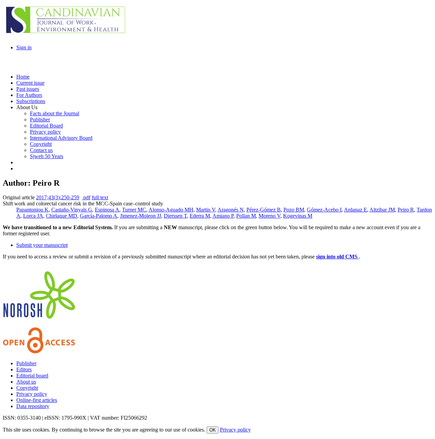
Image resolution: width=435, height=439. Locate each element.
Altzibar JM (382, 210)
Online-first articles (36, 400)
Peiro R (406, 210)
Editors (24, 369)
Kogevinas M (297, 216)
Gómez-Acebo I (324, 210)
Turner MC (134, 210)
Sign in (24, 47)
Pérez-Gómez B (263, 210)
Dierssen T (175, 216)
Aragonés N (231, 210)
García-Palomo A (98, 216)
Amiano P (222, 216)
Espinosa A (107, 210)
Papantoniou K (32, 210)
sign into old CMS (337, 256)
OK (212, 430)
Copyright (27, 388)
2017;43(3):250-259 (57, 197)
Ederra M (200, 216)
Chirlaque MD (61, 216)
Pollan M (246, 216)
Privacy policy (31, 394)
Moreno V (269, 216)
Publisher (26, 363)
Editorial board (32, 375)
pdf (86, 197)
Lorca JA (33, 216)
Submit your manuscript (42, 245)
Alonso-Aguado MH (171, 210)
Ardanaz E (355, 210)
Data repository (32, 406)
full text (100, 197)
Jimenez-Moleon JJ (140, 216)
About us (26, 382)
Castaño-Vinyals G (71, 210)
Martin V (205, 210)
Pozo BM (293, 210)
